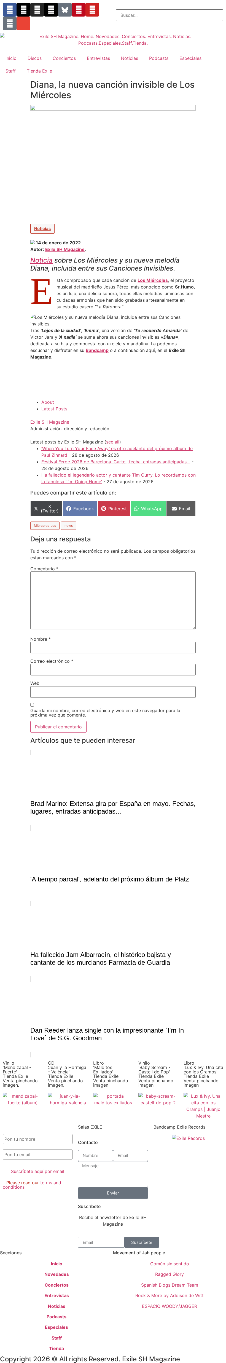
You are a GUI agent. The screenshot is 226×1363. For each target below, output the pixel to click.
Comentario (44, 568)
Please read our (32, 1184)
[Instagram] (37, 10)
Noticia (41, 260)
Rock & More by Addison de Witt (169, 1295)
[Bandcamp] (10, 23)
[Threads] (51, 10)
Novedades (56, 1274)
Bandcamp (97, 350)
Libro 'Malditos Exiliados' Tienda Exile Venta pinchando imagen (110, 1074)
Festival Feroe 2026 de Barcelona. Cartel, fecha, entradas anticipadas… (115, 461)
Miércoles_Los (45, 525)
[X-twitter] (23, 10)
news (68, 525)
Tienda (56, 1348)
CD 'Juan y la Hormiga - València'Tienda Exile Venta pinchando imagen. (67, 1074)
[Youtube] (92, 10)
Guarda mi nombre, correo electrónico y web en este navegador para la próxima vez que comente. (105, 712)
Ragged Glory (169, 1274)
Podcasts (158, 58)
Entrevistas (98, 58)
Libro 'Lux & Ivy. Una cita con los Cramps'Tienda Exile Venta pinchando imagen (203, 1074)
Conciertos (64, 58)
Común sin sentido (169, 1263)
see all (112, 442)
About (47, 402)
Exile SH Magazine (65, 249)
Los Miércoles (153, 280)
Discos (35, 58)
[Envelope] (23, 23)
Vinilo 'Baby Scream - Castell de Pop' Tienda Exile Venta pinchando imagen (155, 1074)
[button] (169, 6)
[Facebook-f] (10, 10)
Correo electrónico (51, 661)
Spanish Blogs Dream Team (169, 1285)
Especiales (190, 58)
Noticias (129, 58)
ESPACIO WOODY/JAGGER (169, 1306)
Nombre (40, 639)
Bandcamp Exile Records (179, 1127)
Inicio (11, 58)
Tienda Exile (39, 71)
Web (34, 683)
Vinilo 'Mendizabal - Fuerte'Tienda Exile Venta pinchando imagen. (20, 1074)
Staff (11, 71)
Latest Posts (54, 408)
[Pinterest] (78, 10)
